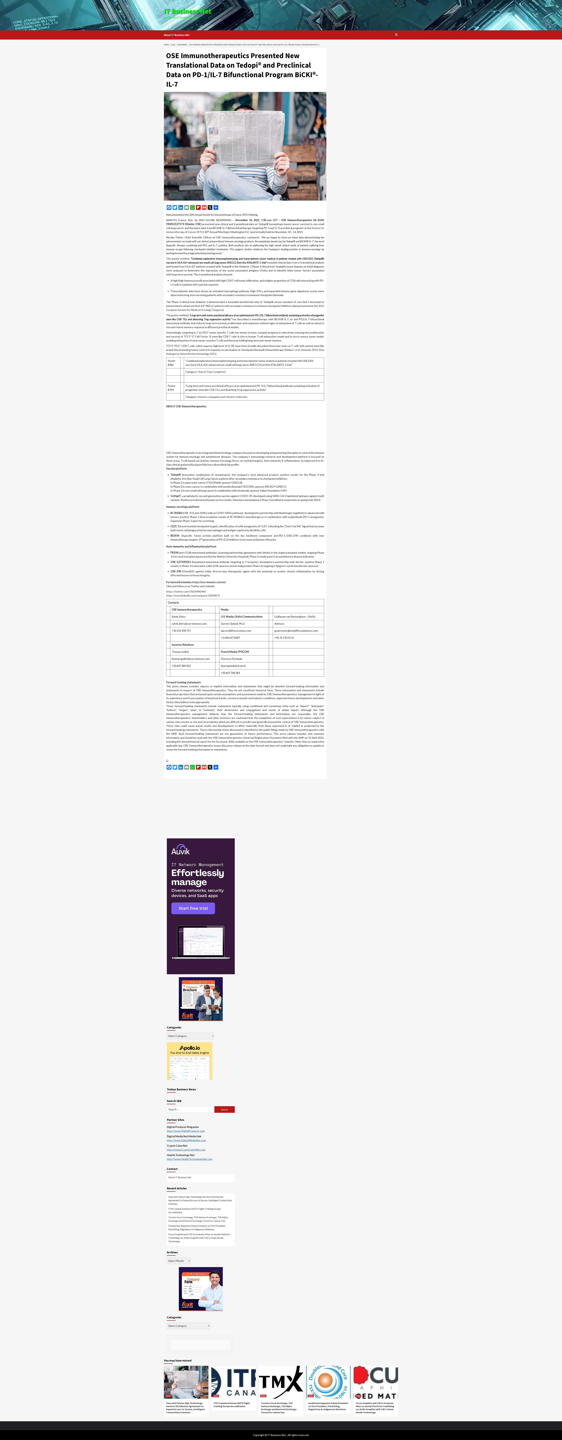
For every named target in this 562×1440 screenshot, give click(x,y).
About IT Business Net (177, 35)
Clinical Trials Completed (211, 371)
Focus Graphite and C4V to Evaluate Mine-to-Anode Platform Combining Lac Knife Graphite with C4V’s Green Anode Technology (199, 1238)
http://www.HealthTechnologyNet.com (189, 1159)
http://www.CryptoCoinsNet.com (186, 1149)
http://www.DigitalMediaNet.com (186, 1140)
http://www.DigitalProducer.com (186, 1131)
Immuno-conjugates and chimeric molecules (222, 396)
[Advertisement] (320, 14)
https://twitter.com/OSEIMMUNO (186, 591)
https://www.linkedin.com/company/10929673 (193, 595)
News (168, 1396)
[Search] (396, 34)
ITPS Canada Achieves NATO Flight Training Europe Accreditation (194, 1210)
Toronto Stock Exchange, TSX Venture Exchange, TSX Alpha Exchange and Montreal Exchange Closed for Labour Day (198, 1219)
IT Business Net (187, 11)
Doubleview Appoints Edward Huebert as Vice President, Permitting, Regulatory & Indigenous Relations (197, 1227)
